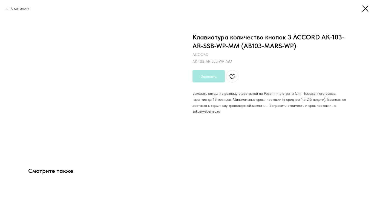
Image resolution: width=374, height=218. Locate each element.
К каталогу (19, 8)
